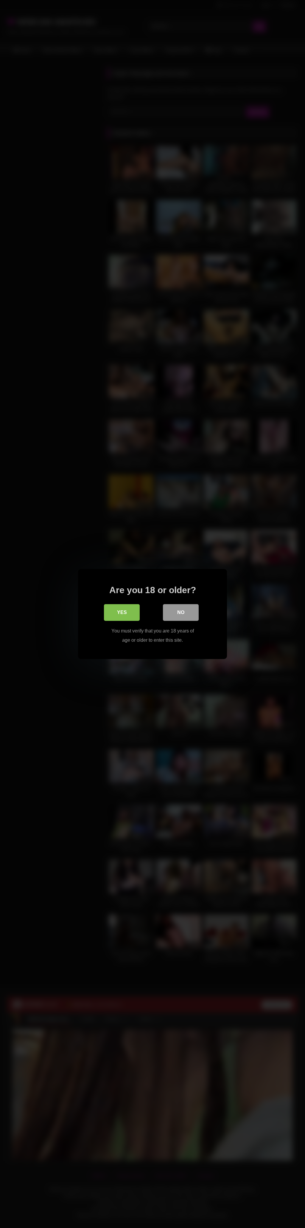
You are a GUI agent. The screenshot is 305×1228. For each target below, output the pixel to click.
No (180, 612)
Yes (122, 612)
